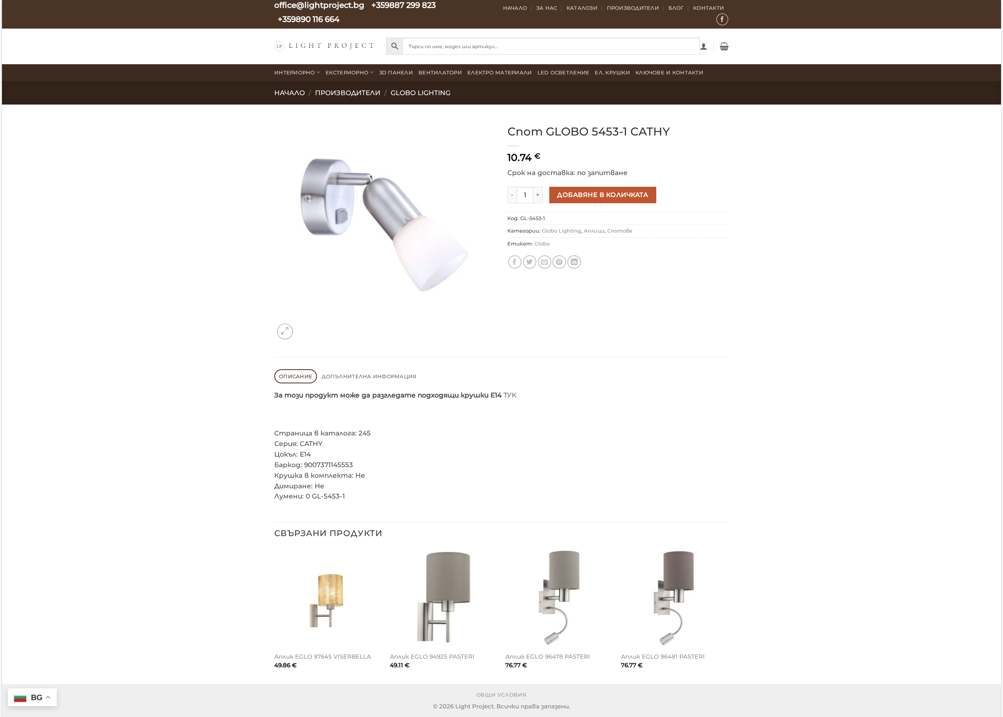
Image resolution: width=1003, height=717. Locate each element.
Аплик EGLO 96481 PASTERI (663, 656)
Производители (633, 8)
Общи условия (501, 695)
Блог (676, 8)
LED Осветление (564, 72)
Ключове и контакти (669, 72)
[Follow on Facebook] (722, 19)
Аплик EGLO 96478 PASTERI (547, 656)
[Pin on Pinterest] (559, 262)
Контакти (708, 8)
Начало (515, 8)
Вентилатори (440, 72)
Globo (542, 243)
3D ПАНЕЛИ (396, 72)
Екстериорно (347, 72)
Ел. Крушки (612, 72)
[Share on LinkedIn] (574, 262)
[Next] (728, 615)
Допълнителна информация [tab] (369, 376)
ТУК (509, 395)
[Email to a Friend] (545, 262)
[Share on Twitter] (530, 262)
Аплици (594, 231)
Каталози (582, 8)
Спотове (619, 231)
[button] (704, 46)
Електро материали (499, 72)
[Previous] (275, 615)
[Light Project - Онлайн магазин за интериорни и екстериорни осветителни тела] (324, 46)
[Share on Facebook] (515, 262)
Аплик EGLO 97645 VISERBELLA (322, 656)
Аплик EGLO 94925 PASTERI (432, 656)
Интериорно (294, 72)
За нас (547, 8)
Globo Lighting (421, 93)
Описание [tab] (295, 376)
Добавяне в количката (602, 195)
